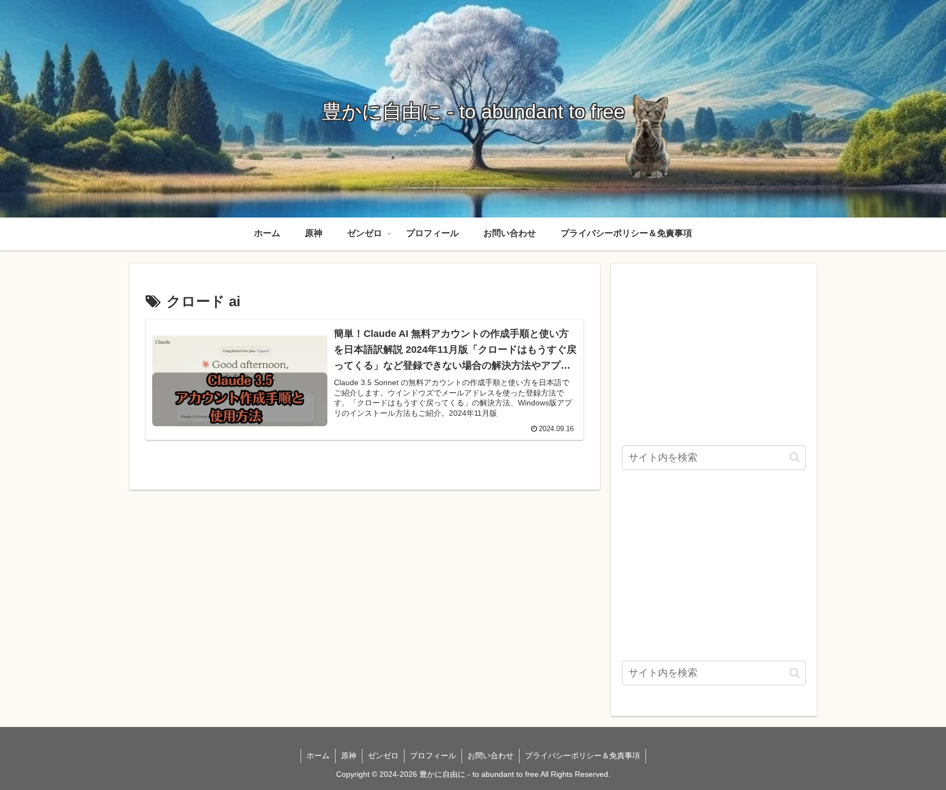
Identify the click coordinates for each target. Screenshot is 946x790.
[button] (794, 457)
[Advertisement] (714, 351)
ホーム (318, 755)
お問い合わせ (491, 755)
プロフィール (433, 755)
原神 (348, 755)
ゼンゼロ (383, 755)
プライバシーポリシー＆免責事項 (582, 755)
